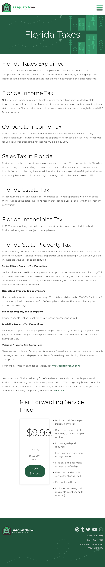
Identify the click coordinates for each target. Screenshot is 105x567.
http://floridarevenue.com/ (66, 365)
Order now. (59, 390)
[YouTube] (94, 530)
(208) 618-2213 (95, 535)
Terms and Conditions (91, 545)
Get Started (35, 471)
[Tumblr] (82, 530)
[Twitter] (88, 530)
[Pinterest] (77, 530)
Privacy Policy (95, 548)
